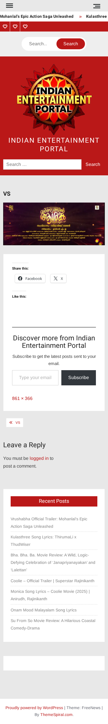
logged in (39, 458)
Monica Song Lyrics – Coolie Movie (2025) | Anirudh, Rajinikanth (50, 595)
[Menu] (9, 5)
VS (18, 423)
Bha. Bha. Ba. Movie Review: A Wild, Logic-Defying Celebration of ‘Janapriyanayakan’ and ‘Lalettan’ (53, 562)
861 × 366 (22, 398)
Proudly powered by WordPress (34, 707)
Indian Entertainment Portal (53, 145)
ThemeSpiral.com (56, 714)
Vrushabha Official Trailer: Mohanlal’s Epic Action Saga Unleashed (49, 523)
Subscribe (78, 377)
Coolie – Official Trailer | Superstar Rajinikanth (53, 580)
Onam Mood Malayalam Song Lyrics (44, 610)
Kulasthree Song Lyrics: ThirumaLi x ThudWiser (43, 541)
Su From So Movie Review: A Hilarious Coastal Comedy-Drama (53, 624)
